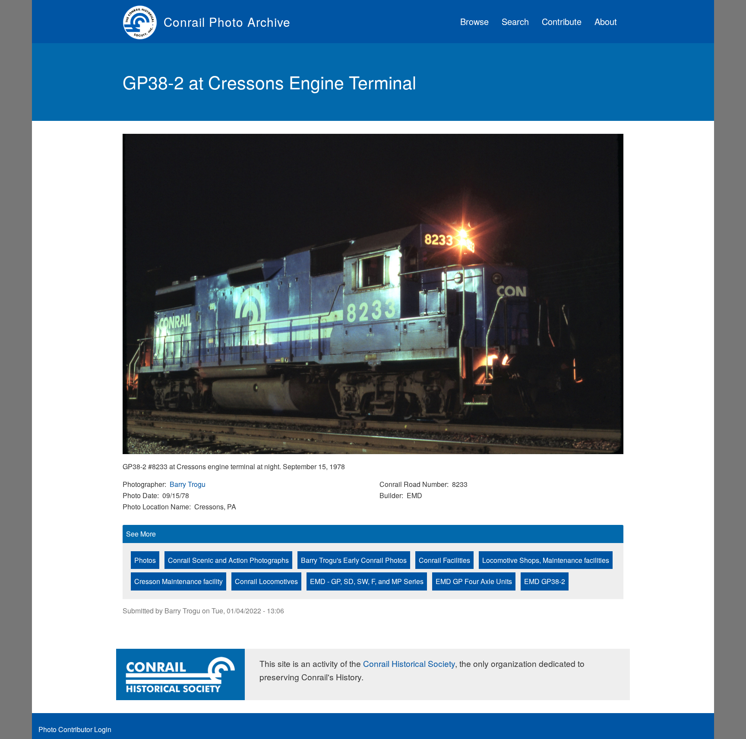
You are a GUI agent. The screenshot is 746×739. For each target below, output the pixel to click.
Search (515, 21)
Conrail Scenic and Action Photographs (228, 560)
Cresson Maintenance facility (178, 581)
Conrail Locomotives (266, 581)
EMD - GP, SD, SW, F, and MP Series (367, 581)
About (605, 21)
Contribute (562, 21)
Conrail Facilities (444, 560)
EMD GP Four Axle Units (474, 581)
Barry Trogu (187, 484)
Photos (145, 560)
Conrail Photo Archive (227, 21)
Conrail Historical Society (409, 663)
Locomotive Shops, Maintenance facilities (545, 560)
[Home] (143, 21)
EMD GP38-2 (544, 581)
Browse (474, 21)
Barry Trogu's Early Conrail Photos (354, 560)
